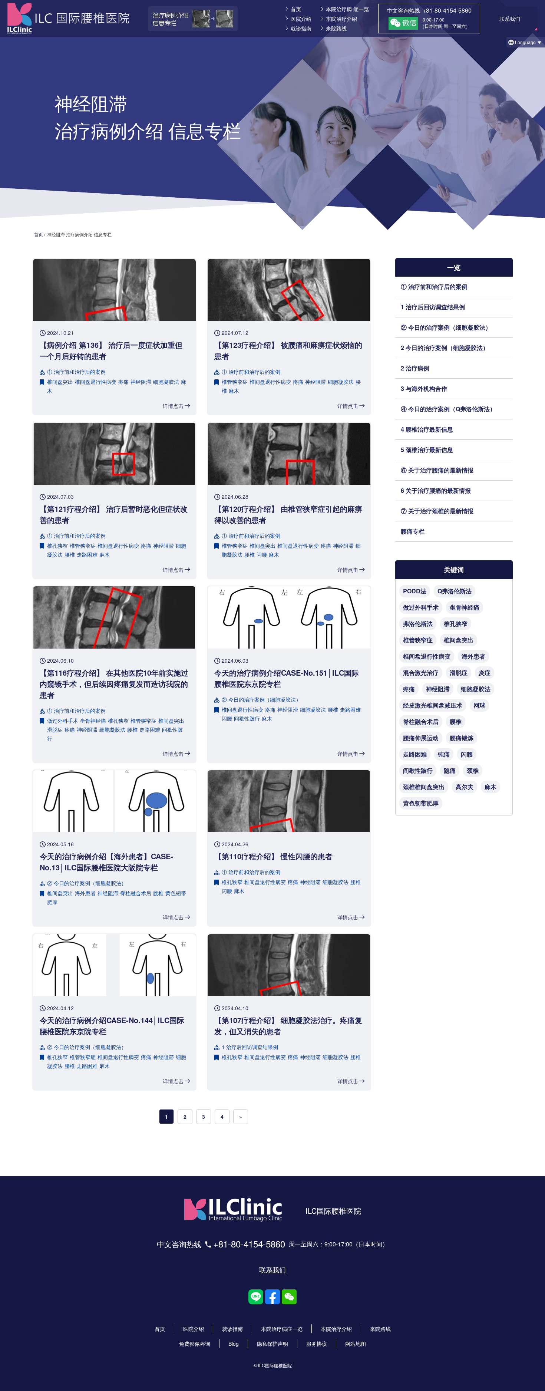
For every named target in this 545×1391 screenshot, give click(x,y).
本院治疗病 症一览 (347, 9)
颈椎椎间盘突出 (424, 786)
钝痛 (444, 754)
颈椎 (473, 770)
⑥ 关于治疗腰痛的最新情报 (437, 470)
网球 (479, 705)
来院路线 (336, 28)
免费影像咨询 (194, 1343)
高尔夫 (464, 786)
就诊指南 (301, 28)
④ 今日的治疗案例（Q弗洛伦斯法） (448, 409)
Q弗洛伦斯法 (454, 591)
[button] (525, 42)
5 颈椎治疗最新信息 (427, 449)
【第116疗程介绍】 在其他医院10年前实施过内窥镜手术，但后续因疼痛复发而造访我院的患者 (114, 683)
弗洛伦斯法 (418, 623)
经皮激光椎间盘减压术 (432, 705)
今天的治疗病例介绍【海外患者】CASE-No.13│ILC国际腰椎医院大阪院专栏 (106, 862)
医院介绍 (301, 18)
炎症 (485, 672)
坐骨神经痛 (93, 720)
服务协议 (316, 1343)
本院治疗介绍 (341, 18)
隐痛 (450, 770)
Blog (233, 1343)
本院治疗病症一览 (282, 1328)
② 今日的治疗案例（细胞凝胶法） (446, 327)
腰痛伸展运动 (421, 738)
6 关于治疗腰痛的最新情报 (436, 490)
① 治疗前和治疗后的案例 (434, 286)
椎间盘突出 (60, 381)
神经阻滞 (141, 381)
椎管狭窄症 (235, 381)
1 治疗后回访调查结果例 (433, 307)
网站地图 (355, 1343)
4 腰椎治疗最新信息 (427, 429)
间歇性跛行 (247, 718)
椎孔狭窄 (57, 545)
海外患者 (85, 893)
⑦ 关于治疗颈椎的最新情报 (437, 511)
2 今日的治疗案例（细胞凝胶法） (445, 347)
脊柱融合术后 (135, 893)
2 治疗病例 (415, 368)
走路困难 (87, 554)
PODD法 (414, 591)
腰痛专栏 (413, 531)
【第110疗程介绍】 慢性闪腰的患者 (273, 856)
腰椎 (70, 554)
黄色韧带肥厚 (421, 803)
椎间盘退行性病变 (95, 381)
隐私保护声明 (272, 1343)
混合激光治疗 (421, 672)
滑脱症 (55, 729)
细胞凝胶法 (166, 381)
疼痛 (123, 381)
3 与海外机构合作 (424, 388)
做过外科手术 (62, 720)
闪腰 (262, 554)
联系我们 (272, 1269)
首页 (296, 9)
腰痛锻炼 (461, 738)
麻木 (234, 390)
